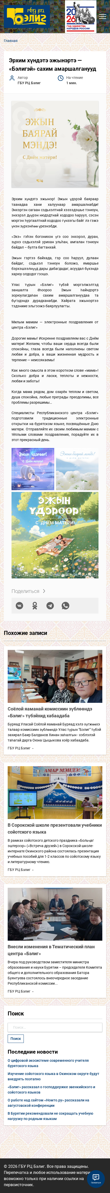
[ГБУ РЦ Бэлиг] (27, 16)
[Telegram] (50, 605)
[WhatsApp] (65, 605)
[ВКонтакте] (19, 605)
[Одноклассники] (35, 605)
